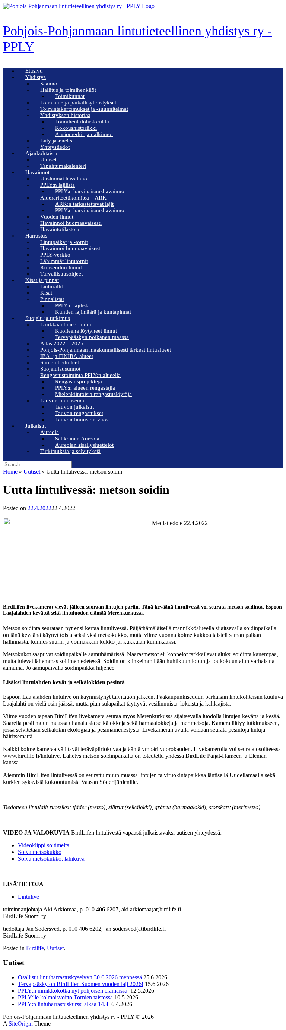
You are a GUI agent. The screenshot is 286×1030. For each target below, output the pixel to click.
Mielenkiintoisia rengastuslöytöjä (93, 394)
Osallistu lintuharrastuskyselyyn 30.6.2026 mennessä (80, 977)
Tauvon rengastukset (79, 413)
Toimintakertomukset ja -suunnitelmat (84, 109)
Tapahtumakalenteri (63, 166)
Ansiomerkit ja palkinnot (84, 134)
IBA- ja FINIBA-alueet (66, 356)
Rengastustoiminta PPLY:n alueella (80, 375)
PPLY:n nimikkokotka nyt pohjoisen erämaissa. (73, 990)
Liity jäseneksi (57, 141)
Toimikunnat (70, 96)
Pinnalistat (52, 299)
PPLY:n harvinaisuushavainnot (90, 191)
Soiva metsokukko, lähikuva (51, 858)
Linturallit (51, 286)
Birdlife (35, 948)
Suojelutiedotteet (59, 362)
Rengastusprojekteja (78, 381)
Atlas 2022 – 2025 (61, 343)
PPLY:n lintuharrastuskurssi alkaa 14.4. (64, 1004)
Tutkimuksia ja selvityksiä (70, 451)
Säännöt (49, 84)
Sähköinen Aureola (77, 439)
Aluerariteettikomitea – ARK (73, 198)
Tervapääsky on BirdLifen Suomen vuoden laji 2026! (80, 984)
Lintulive (28, 897)
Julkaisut (35, 426)
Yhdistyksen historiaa (65, 115)
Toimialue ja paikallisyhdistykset (78, 103)
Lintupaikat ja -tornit (64, 242)
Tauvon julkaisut (74, 407)
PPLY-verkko (55, 255)
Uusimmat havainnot (64, 179)
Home (10, 471)
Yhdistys (35, 77)
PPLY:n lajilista (57, 185)
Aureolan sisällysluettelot (84, 445)
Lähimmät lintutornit (64, 261)
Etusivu (34, 71)
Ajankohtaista (41, 153)
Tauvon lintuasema (62, 400)
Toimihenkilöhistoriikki (82, 122)
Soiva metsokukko (39, 852)
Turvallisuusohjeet (61, 274)
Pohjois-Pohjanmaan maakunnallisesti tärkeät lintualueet (105, 350)
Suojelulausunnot (60, 369)
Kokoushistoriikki (76, 128)
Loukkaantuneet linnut (66, 324)
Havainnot (37, 172)
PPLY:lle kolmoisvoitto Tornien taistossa (65, 997)
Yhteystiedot (55, 147)
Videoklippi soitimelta (43, 845)
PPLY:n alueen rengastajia (85, 388)
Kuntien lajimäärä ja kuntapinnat (93, 312)
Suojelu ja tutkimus (47, 318)
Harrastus (36, 236)
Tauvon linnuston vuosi (82, 420)
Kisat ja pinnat (42, 280)
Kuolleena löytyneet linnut (86, 331)
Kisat (46, 293)
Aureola (49, 432)
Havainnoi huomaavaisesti (71, 223)
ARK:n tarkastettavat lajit (84, 204)
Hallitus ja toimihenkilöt (68, 90)
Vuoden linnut (56, 217)
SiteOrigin (21, 1023)
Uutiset (48, 160)
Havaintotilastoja (59, 229)
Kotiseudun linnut (61, 267)
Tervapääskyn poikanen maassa (92, 337)
